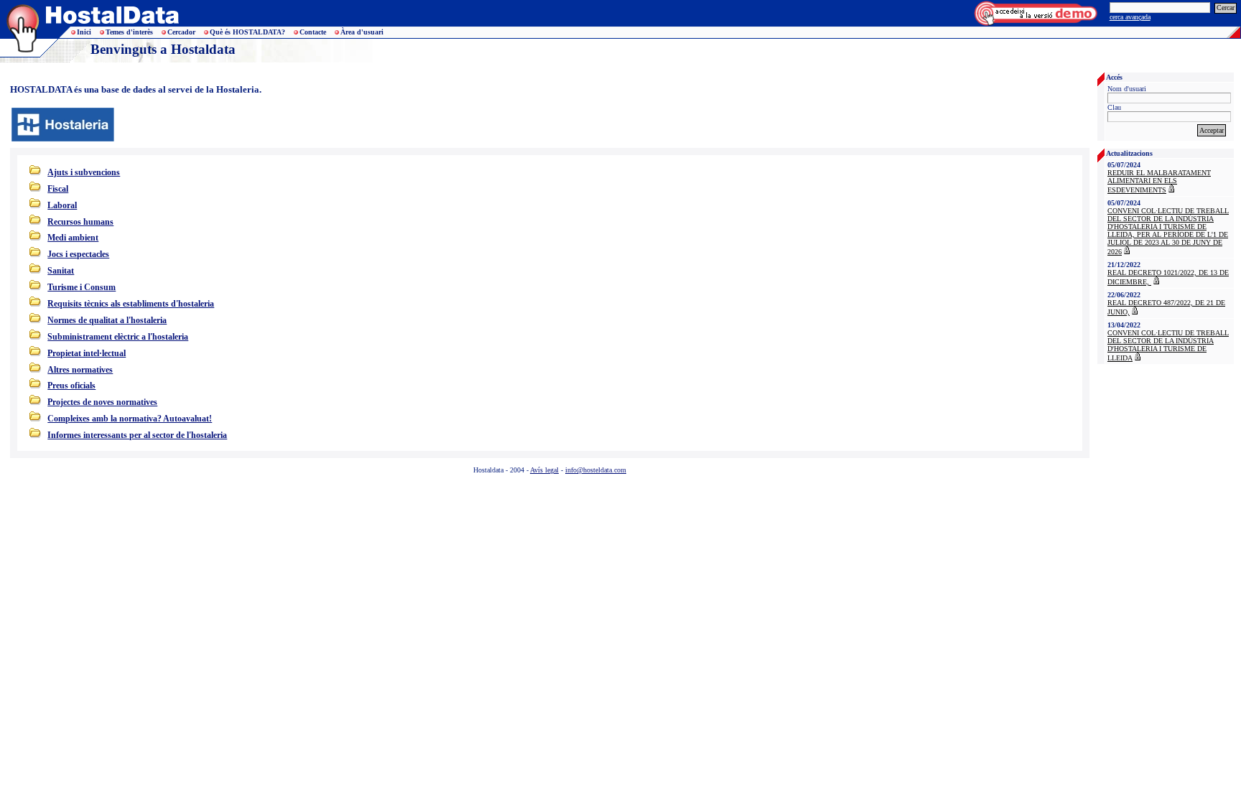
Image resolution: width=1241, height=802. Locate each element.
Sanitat (60, 270)
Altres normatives (80, 369)
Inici (84, 32)
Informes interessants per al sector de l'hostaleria (137, 435)
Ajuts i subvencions (83, 172)
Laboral (62, 205)
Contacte (312, 32)
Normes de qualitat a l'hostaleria (107, 320)
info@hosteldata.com (595, 470)
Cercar (1226, 7)
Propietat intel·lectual (86, 353)
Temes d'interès (129, 32)
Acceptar (1211, 130)
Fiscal (57, 189)
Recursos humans (80, 222)
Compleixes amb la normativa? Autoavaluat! (129, 418)
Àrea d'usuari (362, 32)
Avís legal (544, 470)
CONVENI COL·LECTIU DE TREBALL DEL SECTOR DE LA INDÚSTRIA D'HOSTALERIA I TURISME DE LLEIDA (1168, 345)
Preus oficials (71, 385)
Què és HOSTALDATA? (247, 32)
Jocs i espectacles (78, 254)
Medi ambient (72, 237)
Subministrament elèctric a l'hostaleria (117, 336)
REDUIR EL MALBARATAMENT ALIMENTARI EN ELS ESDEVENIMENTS (1159, 181)
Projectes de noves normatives (102, 402)
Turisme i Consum (81, 287)
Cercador (181, 32)
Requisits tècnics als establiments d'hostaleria (130, 303)
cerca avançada (1130, 17)
